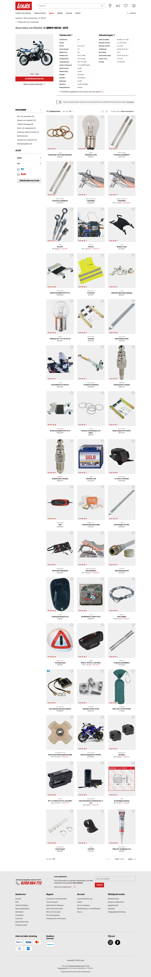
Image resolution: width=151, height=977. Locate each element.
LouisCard (19, 918)
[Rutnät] (102, 111)
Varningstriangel (60, 663)
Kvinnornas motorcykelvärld (56, 899)
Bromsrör (60, 247)
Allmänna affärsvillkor (116, 902)
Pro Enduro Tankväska (122, 478)
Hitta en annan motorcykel (33, 84)
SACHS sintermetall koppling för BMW (60, 755)
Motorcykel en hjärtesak (54, 905)
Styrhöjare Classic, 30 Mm (91, 709)
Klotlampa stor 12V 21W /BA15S (60, 339)
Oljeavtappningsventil (122, 570)
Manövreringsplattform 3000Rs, (91, 755)
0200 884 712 (31, 883)
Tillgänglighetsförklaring (117, 912)
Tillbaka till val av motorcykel (28, 22)
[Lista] (106, 111)
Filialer (79, 902)
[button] (102, 5)
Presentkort (19, 915)
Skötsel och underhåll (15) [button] (26, 120)
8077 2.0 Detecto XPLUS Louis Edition (60, 801)
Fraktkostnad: (62, 968)
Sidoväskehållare (90, 570)
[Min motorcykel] (118, 5)
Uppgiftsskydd (113, 905)
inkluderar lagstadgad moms (76, 966)
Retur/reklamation (22, 922)
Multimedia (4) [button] (22, 136)
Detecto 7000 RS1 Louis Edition (91, 663)
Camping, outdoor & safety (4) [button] (28, 132)
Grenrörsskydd (60, 849)
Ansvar (79, 912)
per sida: (66, 111)
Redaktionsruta (113, 899)
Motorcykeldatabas (22, 909)
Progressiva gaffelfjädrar (122, 155)
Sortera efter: (115, 111)
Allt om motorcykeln (53, 912)
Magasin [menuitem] (69, 13)
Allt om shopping (83, 905)
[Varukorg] (133, 5)
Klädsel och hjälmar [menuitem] (23, 13)
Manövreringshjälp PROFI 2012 (60, 293)
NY (22, 169)
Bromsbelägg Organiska (121, 801)
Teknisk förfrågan (21, 905)
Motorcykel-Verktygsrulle (60, 570)
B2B (16, 902)
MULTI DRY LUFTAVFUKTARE (121, 709)
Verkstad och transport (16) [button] (27, 140)
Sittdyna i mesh (122, 247)
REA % (23, 174)
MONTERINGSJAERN (122, 339)
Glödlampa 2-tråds (91, 155)
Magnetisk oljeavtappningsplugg (121, 293)
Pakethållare (91, 201)
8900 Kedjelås (121, 616)
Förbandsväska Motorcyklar (91, 524)
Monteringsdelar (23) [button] (24, 144)
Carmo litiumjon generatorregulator (60, 709)
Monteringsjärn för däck (121, 524)
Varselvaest (91, 293)
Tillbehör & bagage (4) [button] (25, 124)
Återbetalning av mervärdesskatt (88, 909)
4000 (60, 524)
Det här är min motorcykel (34, 79)
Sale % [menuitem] (51, 13)
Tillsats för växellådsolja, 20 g (121, 849)
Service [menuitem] (77, 13)
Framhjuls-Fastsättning (90, 385)
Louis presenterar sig (84, 899)
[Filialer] (110, 5)
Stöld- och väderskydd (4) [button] (26, 128)
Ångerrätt (111, 909)
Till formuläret (130, 102)
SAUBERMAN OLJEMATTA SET (91, 616)
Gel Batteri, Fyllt (91, 478)
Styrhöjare (121, 755)
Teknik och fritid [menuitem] (40, 13)
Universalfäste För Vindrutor (60, 385)
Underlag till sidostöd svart (60, 616)
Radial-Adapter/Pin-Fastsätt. (121, 431)
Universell (91, 339)
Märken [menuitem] (60, 13)
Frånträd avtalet (21, 925)
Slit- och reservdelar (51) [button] (26, 116)
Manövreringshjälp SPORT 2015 (60, 431)
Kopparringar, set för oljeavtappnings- (60, 155)
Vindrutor (91, 247)
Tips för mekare (52, 902)
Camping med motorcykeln (56, 918)
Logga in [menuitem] (133, 13)
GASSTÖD (91, 849)
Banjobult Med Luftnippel (122, 385)
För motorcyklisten (53, 915)
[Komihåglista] (126, 5)
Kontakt (18, 899)
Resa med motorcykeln (54, 909)
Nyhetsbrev (19, 912)
